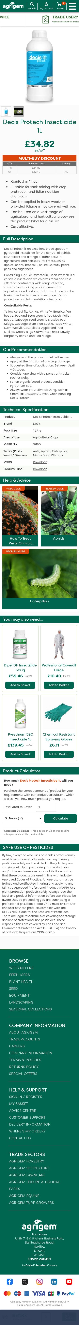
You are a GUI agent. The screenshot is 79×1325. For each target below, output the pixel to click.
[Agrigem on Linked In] (54, 1282)
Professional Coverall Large (59, 668)
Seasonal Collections (30, 1009)
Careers (17, 1046)
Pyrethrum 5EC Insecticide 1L (20, 737)
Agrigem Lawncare (27, 1175)
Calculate (60, 818)
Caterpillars (39, 601)
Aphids (58, 538)
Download (40, 462)
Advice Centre (22, 1110)
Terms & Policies (25, 1059)
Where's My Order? (27, 1131)
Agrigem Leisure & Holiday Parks (34, 1185)
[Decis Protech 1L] (6, 111)
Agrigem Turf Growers (31, 1202)
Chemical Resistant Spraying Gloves (59, 737)
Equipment (19, 995)
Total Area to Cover (18, 807)
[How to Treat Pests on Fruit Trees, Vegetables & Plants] (18, 111)
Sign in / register (26, 1096)
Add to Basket (20, 685)
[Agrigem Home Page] (12, 6)
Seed (13, 988)
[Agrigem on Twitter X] (25, 1282)
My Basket (18, 1103)
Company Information (30, 1053)
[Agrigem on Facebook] (10, 1282)
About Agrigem (23, 1032)
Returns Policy (24, 1066)
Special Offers (23, 1073)
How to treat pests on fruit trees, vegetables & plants (20, 545)
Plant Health (21, 981)
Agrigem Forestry (26, 1161)
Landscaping (21, 1002)
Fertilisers (19, 974)
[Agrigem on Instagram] (39, 1282)
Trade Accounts (24, 1039)
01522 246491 (39, 1259)
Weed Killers (21, 967)
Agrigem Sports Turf (29, 1168)
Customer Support (27, 1117)
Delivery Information (30, 1124)
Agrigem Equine (24, 1195)
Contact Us (20, 1138)
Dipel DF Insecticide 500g (20, 668)
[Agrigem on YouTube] (69, 1282)
